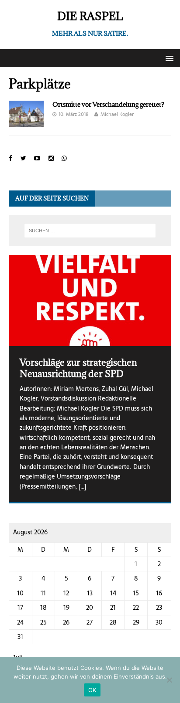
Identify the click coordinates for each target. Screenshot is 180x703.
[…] (82, 486)
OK (92, 689)
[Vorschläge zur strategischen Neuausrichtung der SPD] (90, 300)
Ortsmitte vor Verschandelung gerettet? (108, 104)
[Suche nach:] (90, 230)
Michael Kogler (117, 114)
